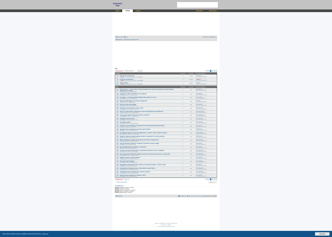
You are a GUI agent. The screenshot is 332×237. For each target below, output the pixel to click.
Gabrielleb (123, 94)
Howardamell (123, 155)
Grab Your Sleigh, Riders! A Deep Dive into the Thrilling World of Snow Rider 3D (141, 111)
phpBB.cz (169, 224)
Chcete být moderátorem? (127, 79)
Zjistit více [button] (45, 234)
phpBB (161, 223)
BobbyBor (123, 130)
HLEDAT (138, 11)
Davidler (122, 144)
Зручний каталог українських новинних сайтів (133, 175)
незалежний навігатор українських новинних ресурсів (135, 171)
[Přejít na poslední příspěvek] (200, 75)
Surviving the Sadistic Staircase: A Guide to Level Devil (134, 115)
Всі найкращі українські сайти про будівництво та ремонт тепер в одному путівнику (143, 132)
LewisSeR (123, 176)
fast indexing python (125, 122)
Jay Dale (123, 126)
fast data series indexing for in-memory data (131, 108)
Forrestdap (123, 162)
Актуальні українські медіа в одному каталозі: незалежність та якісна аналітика (142, 136)
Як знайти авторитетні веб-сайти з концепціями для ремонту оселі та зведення (142, 150)
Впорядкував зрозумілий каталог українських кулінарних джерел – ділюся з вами (143, 164)
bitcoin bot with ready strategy (128, 104)
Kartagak (123, 91)
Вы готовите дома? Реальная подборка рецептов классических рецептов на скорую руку (145, 154)
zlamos (198, 75)
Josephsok (123, 105)
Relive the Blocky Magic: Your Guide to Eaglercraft (133, 101)
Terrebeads (123, 169)
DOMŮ (117, 11)
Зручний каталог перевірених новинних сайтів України (135, 129)
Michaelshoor (124, 133)
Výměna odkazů (124, 82)
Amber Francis (124, 112)
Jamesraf (123, 148)
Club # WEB (139, 76)
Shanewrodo (123, 151)
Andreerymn (123, 141)
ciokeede (199, 143)
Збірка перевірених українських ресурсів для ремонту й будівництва (139, 139)
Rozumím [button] (322, 234)
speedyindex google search (127, 118)
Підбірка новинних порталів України (130, 157)
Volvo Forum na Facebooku (127, 75)
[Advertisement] (197, 4)
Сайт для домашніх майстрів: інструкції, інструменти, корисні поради (139, 143)
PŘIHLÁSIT (199, 11)
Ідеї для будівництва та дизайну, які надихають (133, 147)
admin (122, 76)
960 (116, 68)
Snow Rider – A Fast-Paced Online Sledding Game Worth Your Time (138, 97)
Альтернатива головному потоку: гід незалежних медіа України (137, 168)
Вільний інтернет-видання (127, 161)
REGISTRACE (213, 11)
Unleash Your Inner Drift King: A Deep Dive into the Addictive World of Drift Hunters (142, 125)
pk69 (198, 82)
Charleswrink (124, 172)
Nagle (122, 102)
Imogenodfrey (124, 116)
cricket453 (123, 98)
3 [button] (214, 71)
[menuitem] (125, 37)
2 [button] (212, 71)
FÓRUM (127, 11)
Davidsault (123, 158)
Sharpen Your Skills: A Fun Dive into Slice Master (133, 93)
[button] (216, 71)
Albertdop (123, 165)
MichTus (123, 137)
